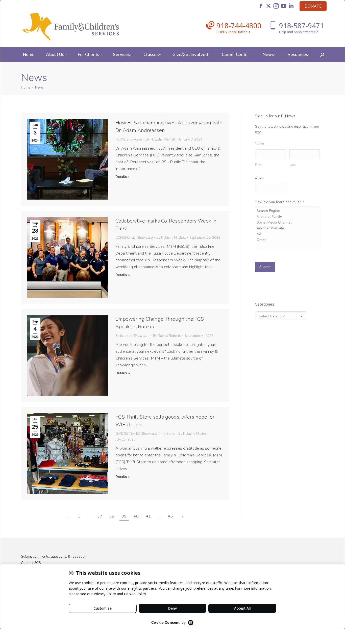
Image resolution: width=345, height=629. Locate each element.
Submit (264, 266)
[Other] (288, 240)
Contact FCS (31, 562)
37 (99, 516)
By (160, 139)
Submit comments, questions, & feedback (53, 556)
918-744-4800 (238, 25)
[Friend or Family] (288, 217)
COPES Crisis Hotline (232, 32)
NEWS (120, 139)
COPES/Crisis (125, 237)
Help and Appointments (297, 32)
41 (148, 516)
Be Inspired (123, 336)
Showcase (134, 139)
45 (170, 516)
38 (111, 516)
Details (121, 177)
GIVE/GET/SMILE (127, 433)
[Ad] (288, 234)
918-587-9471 (301, 25)
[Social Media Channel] (288, 222)
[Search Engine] (288, 211)
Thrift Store (166, 433)
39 (124, 516)
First (258, 165)
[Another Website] (288, 228)
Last (293, 165)
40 (136, 516)
